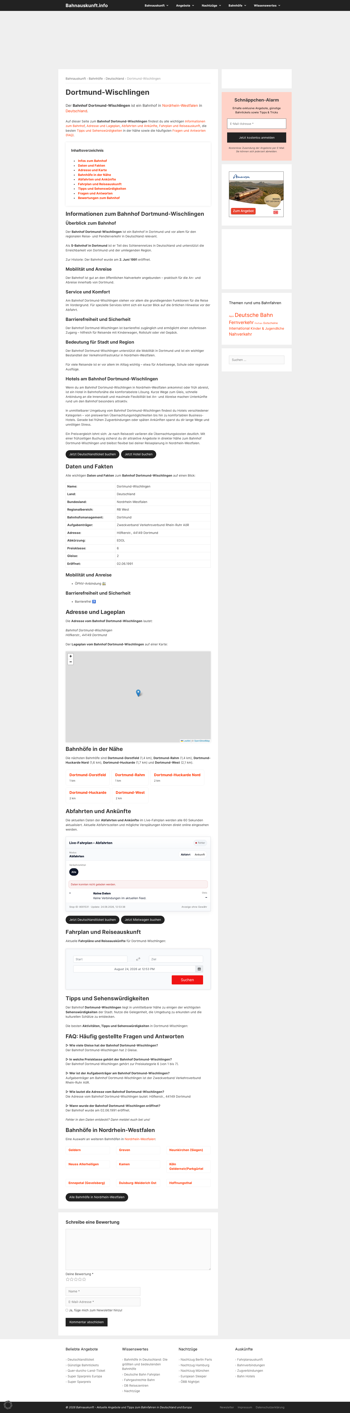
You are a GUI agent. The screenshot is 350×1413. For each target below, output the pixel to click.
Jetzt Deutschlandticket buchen (92, 454)
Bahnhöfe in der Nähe (94, 175)
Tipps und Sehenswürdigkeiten (99, 130)
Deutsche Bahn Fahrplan (142, 1374)
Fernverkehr (241, 322)
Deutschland (115, 78)
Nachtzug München (195, 1370)
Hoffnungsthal (180, 1183)
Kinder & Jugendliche (267, 328)
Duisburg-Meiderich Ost (137, 1183)
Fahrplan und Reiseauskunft (179, 126)
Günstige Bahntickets (83, 1365)
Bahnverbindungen (251, 1365)
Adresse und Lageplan (103, 126)
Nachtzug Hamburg (195, 1365)
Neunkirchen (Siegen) (186, 1150)
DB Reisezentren (136, 1385)
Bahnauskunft (155, 5)
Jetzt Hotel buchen (139, 454)
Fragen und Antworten (95, 193)
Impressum (245, 1407)
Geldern (75, 1150)
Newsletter (227, 1407)
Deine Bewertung (80, 1274)
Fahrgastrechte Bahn (139, 1380)
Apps (231, 316)
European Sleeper (194, 1376)
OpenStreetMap (202, 740)
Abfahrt (185, 854)
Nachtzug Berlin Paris (196, 1359)
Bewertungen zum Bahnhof (99, 198)
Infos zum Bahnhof (92, 161)
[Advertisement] (175, 40)
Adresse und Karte (92, 170)
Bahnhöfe (235, 5)
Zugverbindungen (250, 1370)
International (239, 328)
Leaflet (186, 740)
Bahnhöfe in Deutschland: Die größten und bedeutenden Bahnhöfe (145, 1364)
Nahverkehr (240, 334)
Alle (73, 871)
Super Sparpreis (79, 1382)
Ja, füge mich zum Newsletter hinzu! (95, 1310)
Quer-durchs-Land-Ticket (86, 1370)
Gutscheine (270, 323)
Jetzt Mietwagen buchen (143, 920)
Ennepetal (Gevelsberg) (87, 1183)
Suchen (187, 980)
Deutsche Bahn (254, 315)
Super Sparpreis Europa (85, 1376)
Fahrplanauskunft (250, 1359)
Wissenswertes (265, 5)
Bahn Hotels (246, 1376)
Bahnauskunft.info (87, 5)
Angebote (183, 5)
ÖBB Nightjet (190, 1382)
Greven (124, 1150)
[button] (138, 693)
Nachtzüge (209, 5)
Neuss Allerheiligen (84, 1164)
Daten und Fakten (91, 165)
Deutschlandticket (81, 1359)
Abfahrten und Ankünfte (139, 126)
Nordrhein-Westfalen (180, 105)
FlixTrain (258, 323)
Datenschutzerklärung (270, 1407)
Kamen (124, 1164)
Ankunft (200, 854)
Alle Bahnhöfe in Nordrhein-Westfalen (97, 1197)
